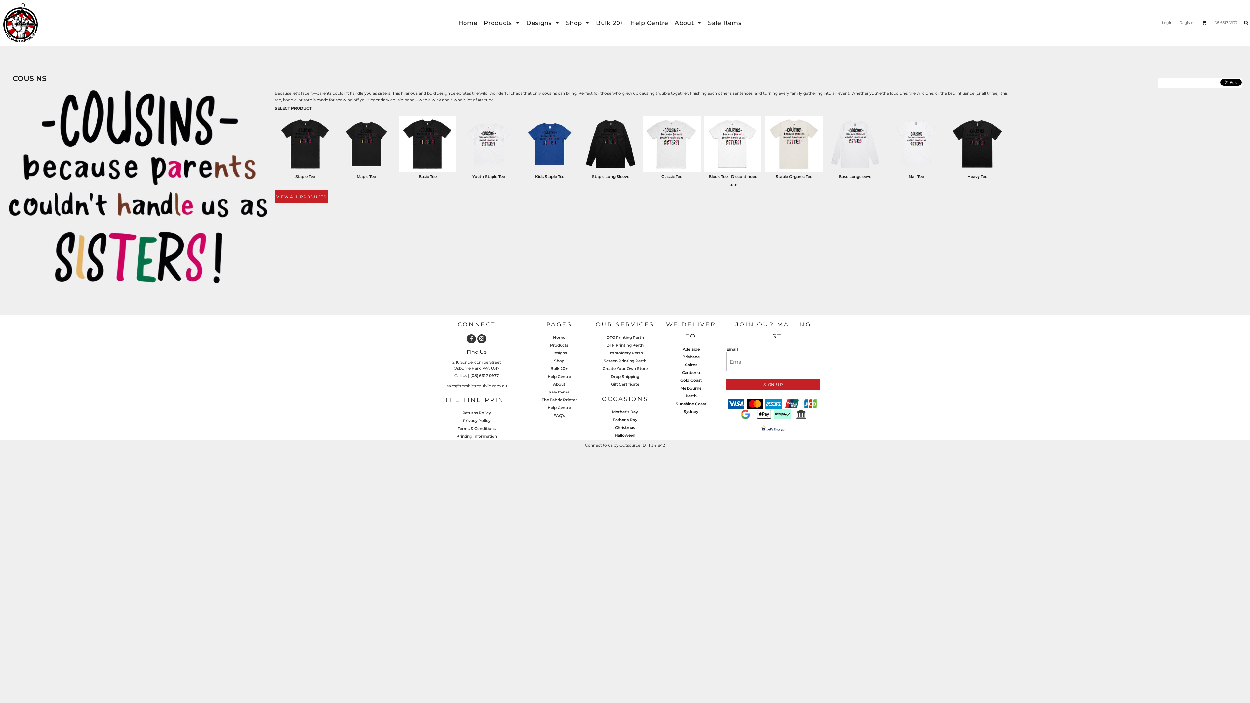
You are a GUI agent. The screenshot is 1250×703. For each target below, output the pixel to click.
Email (732, 349)
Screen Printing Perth (625, 360)
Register (1187, 23)
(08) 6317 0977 (484, 375)
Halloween (625, 435)
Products (559, 345)
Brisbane (691, 356)
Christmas (625, 427)
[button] (501, 23)
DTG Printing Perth (625, 337)
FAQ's (559, 415)
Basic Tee (428, 176)
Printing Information (476, 436)
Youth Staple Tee (488, 176)
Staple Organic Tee (794, 176)
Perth (691, 395)
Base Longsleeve (855, 176)
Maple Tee (366, 176)
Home (559, 337)
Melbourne (690, 388)
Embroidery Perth (625, 353)
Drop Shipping (625, 376)
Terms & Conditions (477, 428)
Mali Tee (916, 176)
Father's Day (625, 419)
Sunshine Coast (691, 403)
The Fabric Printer (559, 399)
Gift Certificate (625, 384)
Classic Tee (671, 176)
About (559, 384)
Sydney (691, 411)
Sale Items (559, 392)
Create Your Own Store (625, 368)
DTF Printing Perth (625, 345)
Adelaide (691, 349)
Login (1167, 23)
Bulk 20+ (559, 368)
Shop (559, 360)
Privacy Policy (477, 420)
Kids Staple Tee (549, 176)
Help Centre (559, 376)
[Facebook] (471, 338)
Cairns (691, 364)
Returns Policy (476, 412)
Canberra (691, 372)
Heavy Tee (977, 176)
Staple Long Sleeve (610, 176)
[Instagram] (481, 338)
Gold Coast (691, 380)
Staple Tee (305, 176)
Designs (559, 353)
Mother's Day (625, 411)
